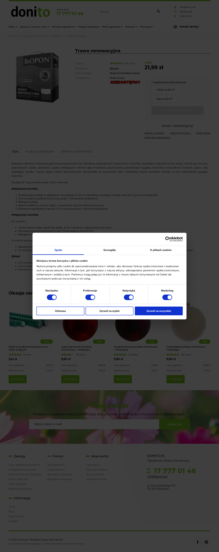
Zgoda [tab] (58, 249)
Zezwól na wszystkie (158, 310)
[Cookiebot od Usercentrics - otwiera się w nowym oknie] (168, 239)
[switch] (90, 297)
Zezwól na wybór (109, 310)
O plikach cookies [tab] (161, 249)
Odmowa (60, 310)
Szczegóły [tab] (109, 249)
